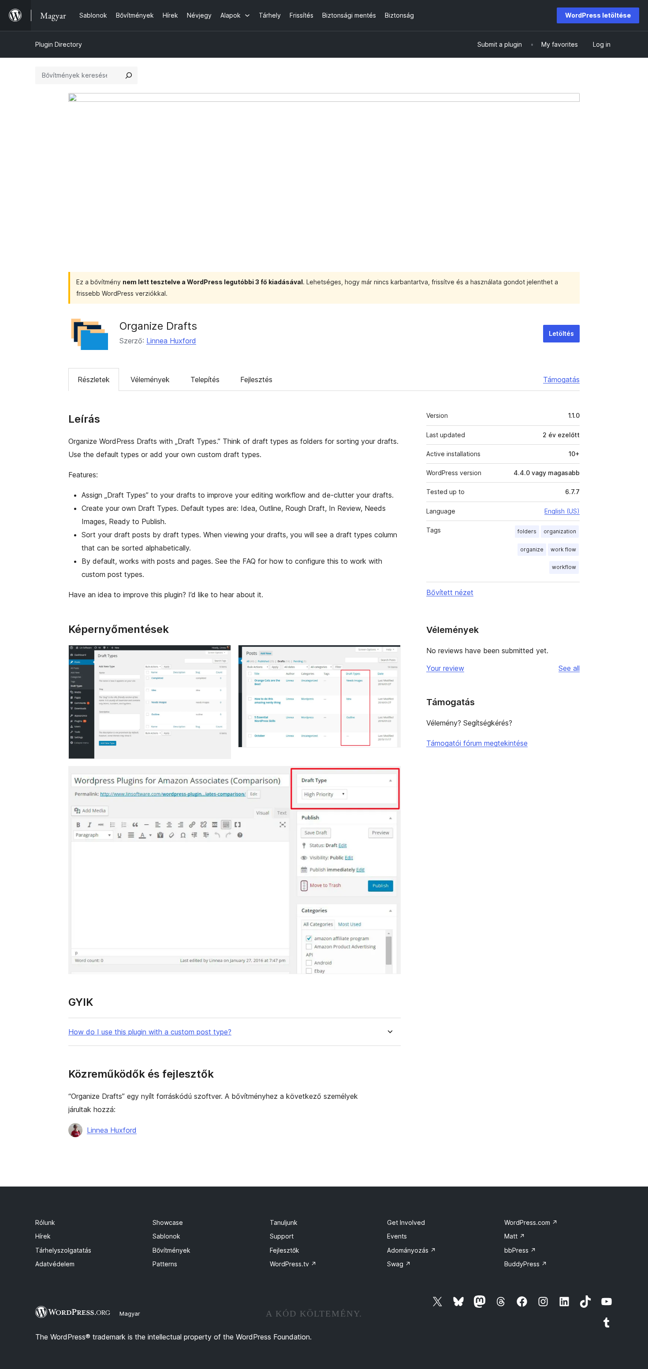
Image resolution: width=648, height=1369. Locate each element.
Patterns (165, 1264)
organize (532, 549)
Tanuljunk (284, 1222)
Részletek (94, 379)
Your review (445, 668)
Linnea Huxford (171, 340)
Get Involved (406, 1222)
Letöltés (561, 333)
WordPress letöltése (598, 15)
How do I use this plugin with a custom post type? (149, 1032)
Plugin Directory (58, 44)
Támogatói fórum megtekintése (477, 743)
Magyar (129, 1313)
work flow (563, 549)
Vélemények (150, 379)
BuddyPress (525, 1264)
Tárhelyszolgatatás (63, 1250)
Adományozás (411, 1250)
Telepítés (205, 379)
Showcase (168, 1222)
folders (527, 531)
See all (569, 668)
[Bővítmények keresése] (129, 75)
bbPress (520, 1250)
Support (282, 1236)
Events (397, 1236)
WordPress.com (531, 1222)
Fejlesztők (284, 1250)
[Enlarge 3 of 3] (388, 778)
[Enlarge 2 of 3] (388, 656)
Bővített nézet (449, 592)
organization (560, 531)
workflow (564, 567)
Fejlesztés (256, 379)
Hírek (43, 1236)
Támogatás (561, 379)
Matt (514, 1236)
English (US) (562, 511)
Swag (399, 1264)
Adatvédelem (54, 1264)
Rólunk (45, 1222)
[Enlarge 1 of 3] (219, 656)
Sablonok (166, 1236)
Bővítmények (171, 1250)
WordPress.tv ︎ (293, 1264)
